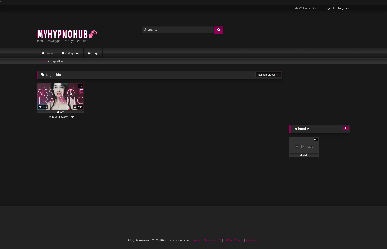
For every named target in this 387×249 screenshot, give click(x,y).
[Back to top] (374, 238)
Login (327, 8)
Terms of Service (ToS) (206, 240)
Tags (95, 53)
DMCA (228, 240)
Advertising (253, 240)
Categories (72, 53)
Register (343, 8)
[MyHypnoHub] (67, 26)
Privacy (238, 240)
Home (49, 53)
